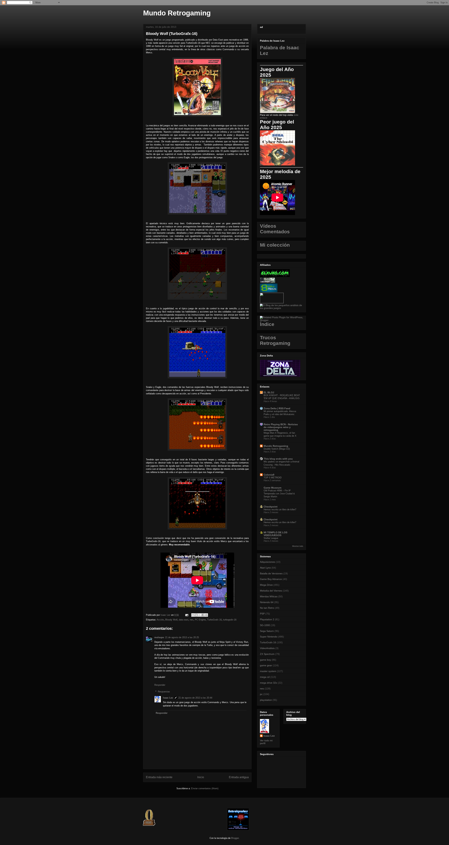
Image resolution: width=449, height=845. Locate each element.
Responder (159, 685)
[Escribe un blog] (196, 615)
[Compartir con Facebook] (203, 615)
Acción (160, 619)
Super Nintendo (268, 636)
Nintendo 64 (266, 602)
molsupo (159, 637)
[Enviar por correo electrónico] (193, 615)
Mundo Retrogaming (177, 13)
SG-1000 (265, 625)
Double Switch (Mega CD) (277, 448)
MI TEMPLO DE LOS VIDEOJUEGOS (275, 534)
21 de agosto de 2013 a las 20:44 (195, 697)
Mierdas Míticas (268, 596)
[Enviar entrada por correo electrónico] (186, 615)
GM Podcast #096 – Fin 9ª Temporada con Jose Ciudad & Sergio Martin (279, 493)
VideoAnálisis (267, 648)
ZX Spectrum (267, 654)
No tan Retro (267, 607)
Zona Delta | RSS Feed (277, 408)
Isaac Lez (168, 697)
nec (191, 619)
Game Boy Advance (271, 579)
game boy (265, 659)
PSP (262, 613)
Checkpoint (270, 506)
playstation (266, 700)
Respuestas (164, 691)
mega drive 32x (268, 682)
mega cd (265, 677)
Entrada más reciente (159, 777)
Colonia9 (269, 474)
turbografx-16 (229, 619)
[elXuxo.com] (275, 276)
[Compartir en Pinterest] (206, 615)
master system (268, 671)
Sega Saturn (267, 631)
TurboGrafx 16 (214, 619)
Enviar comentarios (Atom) (204, 788)
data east (183, 619)
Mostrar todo (297, 546)
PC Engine (200, 619)
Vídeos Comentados (275, 228)
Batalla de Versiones (271, 573)
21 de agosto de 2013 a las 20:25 (182, 637)
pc (261, 694)
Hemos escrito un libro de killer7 (280, 509)
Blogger (235, 838)
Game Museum (272, 487)
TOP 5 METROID (273, 477)
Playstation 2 (267, 619)
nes (262, 688)
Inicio (200, 777)
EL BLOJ (269, 392)
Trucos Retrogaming (275, 340)
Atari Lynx (265, 567)
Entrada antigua (239, 777)
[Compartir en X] (199, 615)
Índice (267, 324)
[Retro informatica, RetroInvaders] (238, 829)
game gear (266, 665)
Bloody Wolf (171, 619)
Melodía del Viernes (271, 590)
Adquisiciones (267, 561)
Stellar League (271, 538)
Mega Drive (266, 584)
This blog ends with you (278, 458)
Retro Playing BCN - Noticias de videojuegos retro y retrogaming (281, 427)
